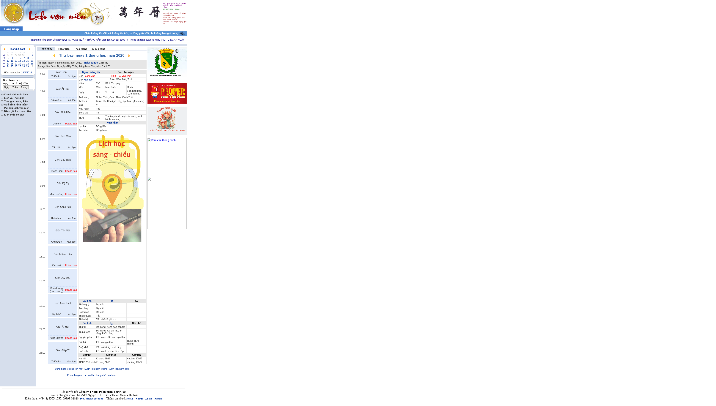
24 (8, 66)
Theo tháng (80, 49)
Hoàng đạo (89, 76)
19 (16, 63)
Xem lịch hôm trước (96, 368)
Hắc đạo (88, 79)
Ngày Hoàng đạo (91, 72)
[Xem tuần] (4, 55)
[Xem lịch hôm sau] (129, 56)
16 (32, 60)
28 (12, 55)
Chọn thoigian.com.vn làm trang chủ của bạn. (91, 375)
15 (27, 60)
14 (23, 60)
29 (16, 55)
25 (12, 66)
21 (23, 63)
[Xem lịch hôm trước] (54, 56)
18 (12, 63)
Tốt (111, 300)
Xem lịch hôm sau (119, 368)
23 (32, 63)
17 (8, 63)
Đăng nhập (11, 29)
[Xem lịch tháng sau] (29, 48)
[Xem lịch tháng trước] (4, 48)
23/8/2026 (26, 72)
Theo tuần (64, 49)
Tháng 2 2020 (17, 49)
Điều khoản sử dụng (91, 398)
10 (8, 60)
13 (19, 60)
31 (23, 55)
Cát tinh (87, 300)
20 (19, 63)
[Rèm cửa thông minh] (167, 176)
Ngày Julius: (91, 62)
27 (8, 55)
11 (12, 60)
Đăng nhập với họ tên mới (69, 368)
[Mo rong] (2, 94)
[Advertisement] (112, 272)
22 (27, 63)
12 (16, 60)
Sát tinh (87, 323)
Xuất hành (112, 122)
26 (16, 66)
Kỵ (111, 323)
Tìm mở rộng (97, 49)
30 (19, 55)
